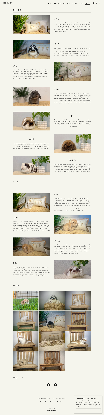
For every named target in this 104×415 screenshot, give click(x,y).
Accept (88, 410)
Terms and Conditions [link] (57, 402)
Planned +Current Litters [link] (75, 3)
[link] (7, 3)
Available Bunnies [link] (59, 3)
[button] (87, 3)
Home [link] (50, 3)
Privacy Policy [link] (44, 402)
